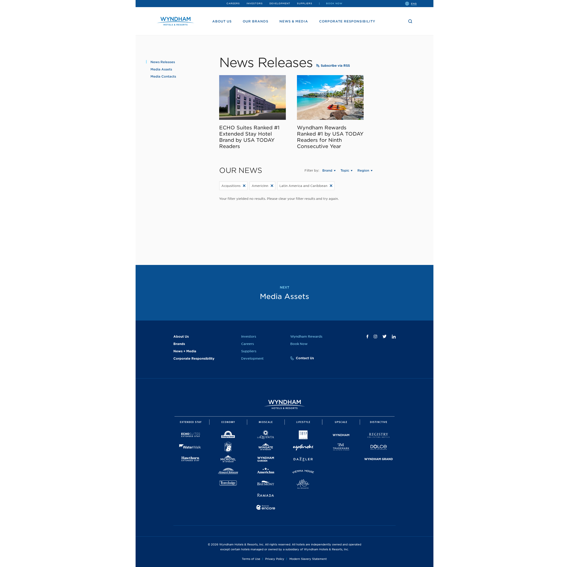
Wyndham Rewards (306, 336)
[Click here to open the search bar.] (410, 21)
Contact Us (305, 358)
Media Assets (161, 69)
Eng (414, 3)
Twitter (385, 336)
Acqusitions (230, 186)
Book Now (334, 3)
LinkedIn (394, 337)
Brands (179, 344)
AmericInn (260, 186)
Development (279, 3)
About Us (222, 21)
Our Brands (255, 21)
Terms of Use (251, 559)
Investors (254, 3)
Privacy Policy (274, 559)
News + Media (184, 351)
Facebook (367, 336)
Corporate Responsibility (347, 21)
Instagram (375, 336)
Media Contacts (163, 76)
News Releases (162, 62)
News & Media (293, 21)
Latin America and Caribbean (303, 186)
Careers (233, 3)
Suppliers (304, 3)
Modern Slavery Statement (308, 559)
